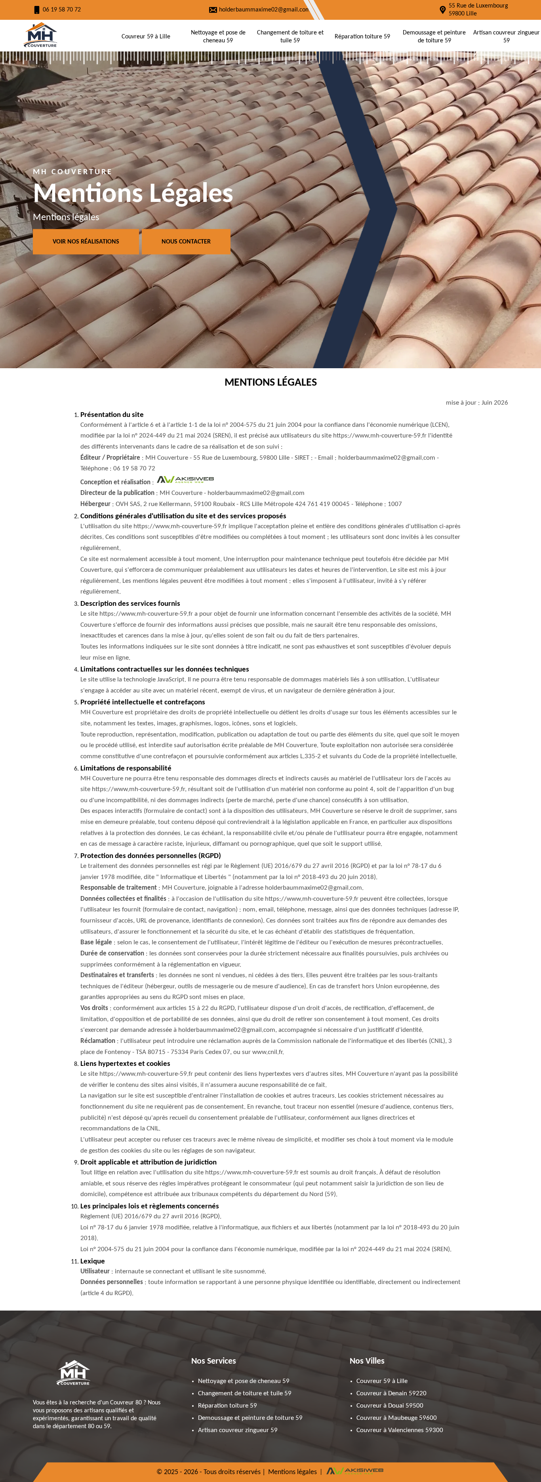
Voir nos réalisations (86, 242)
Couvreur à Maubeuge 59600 (396, 1418)
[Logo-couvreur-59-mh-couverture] (39, 47)
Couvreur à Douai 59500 (389, 1405)
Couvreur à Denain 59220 (391, 1393)
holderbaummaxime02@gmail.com (265, 10)
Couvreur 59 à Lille (146, 37)
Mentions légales (292, 1472)
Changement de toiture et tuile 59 (290, 37)
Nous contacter (186, 242)
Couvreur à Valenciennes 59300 (399, 1430)
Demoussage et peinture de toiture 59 (434, 37)
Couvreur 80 (126, 1403)
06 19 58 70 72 (62, 10)
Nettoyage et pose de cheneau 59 (218, 37)
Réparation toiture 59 (362, 37)
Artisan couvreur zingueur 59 (506, 37)
